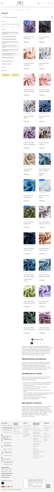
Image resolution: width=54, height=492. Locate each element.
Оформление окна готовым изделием (26, 435)
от (2, 26)
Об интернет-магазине (36, 453)
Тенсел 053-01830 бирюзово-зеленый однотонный (29, 329)
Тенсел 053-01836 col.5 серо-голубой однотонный (29, 276)
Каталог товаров (15, 424)
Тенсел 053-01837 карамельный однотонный (44, 250)
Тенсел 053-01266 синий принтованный (44, 118)
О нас (45, 425)
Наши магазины (5, 477)
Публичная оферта (38, 456)
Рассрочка (35, 446)
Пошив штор (26, 427)
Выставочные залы (47, 436)
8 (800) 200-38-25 (8, 427)
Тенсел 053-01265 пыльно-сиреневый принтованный (29, 144)
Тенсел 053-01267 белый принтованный (29, 118)
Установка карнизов (25, 431)
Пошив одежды (27, 425)
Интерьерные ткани (16, 429)
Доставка (35, 425)
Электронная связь (6, 473)
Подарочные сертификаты (36, 444)
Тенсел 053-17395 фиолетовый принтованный (29, 38)
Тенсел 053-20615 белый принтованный (44, 197)
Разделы (46, 423)
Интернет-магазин (6, 425)
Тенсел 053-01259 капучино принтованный (44, 144)
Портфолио (47, 429)
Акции (34, 448)
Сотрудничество (48, 427)
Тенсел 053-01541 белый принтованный (44, 65)
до (13, 26)
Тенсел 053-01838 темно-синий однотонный (29, 250)
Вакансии (46, 434)
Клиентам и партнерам (36, 424)
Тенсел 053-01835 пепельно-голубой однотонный (44, 276)
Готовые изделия (17, 433)
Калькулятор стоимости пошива (38, 436)
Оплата (35, 427)
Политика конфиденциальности (38, 450)
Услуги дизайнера (27, 429)
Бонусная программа (35, 439)
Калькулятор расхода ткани (36, 433)
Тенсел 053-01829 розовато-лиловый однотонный (44, 329)
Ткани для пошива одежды (17, 426)
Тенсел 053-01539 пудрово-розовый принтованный (29, 91)
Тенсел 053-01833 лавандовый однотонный (44, 303)
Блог (45, 432)
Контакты (4, 423)
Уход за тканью (46, 439)
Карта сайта (36, 457)
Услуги (25, 423)
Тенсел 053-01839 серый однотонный (45, 222)
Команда (46, 430)
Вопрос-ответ (36, 429)
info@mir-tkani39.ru (6, 475)
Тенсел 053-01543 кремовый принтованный (29, 65)
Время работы (5, 467)
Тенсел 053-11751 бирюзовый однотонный (28, 197)
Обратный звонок (8, 464)
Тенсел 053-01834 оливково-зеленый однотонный (29, 303)
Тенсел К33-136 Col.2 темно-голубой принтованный (45, 170)
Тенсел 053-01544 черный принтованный (44, 38)
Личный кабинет (37, 441)
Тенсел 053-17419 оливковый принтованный (28, 223)
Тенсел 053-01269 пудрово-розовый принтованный (44, 91)
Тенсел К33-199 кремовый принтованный (28, 170)
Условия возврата (37, 430)
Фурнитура (16, 431)
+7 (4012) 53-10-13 (8, 462)
